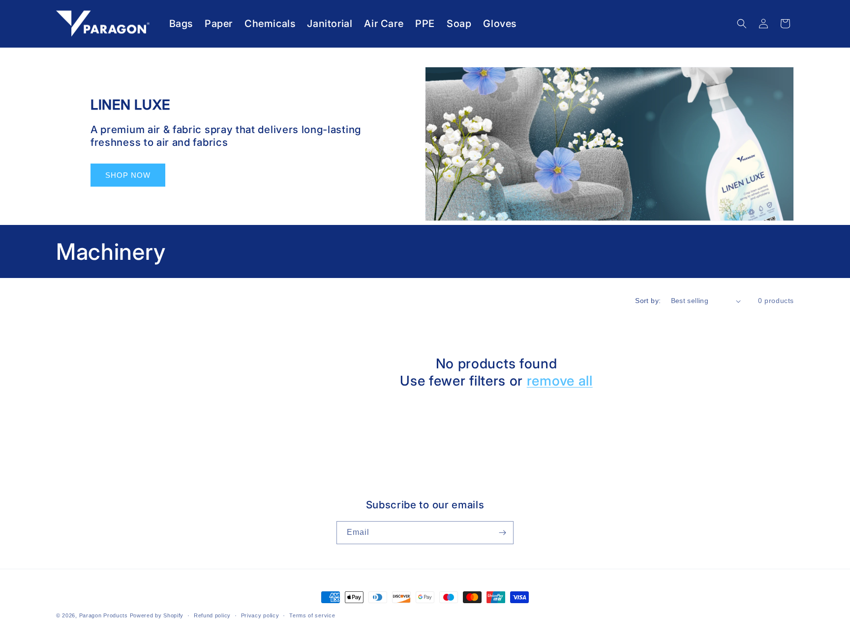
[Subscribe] (502, 532)
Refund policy (212, 615)
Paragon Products (103, 615)
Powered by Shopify (157, 615)
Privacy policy (260, 615)
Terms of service (312, 615)
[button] (742, 23)
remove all (560, 380)
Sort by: (648, 301)
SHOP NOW (128, 175)
